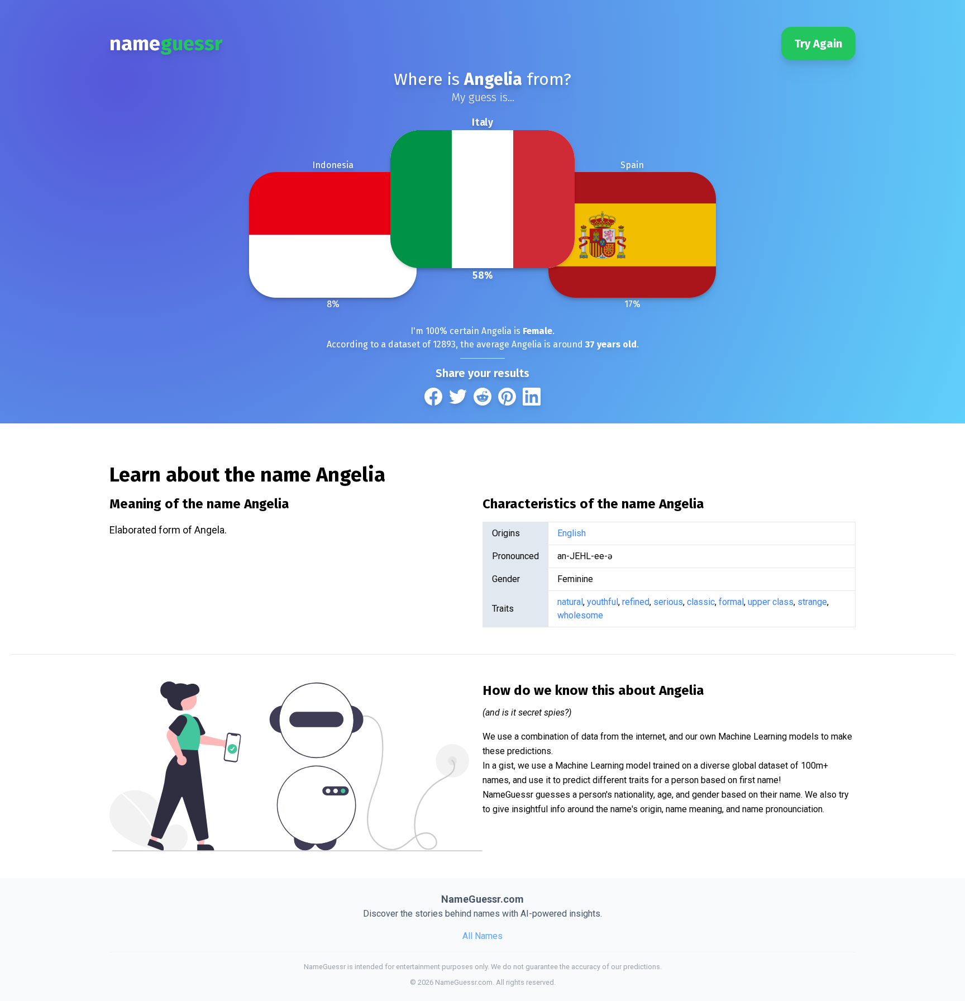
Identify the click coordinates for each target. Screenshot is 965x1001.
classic (701, 602)
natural (570, 602)
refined (635, 602)
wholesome (580, 615)
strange (812, 602)
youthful (602, 602)
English (571, 533)
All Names (482, 936)
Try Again (818, 43)
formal (731, 602)
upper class (771, 602)
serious (668, 602)
